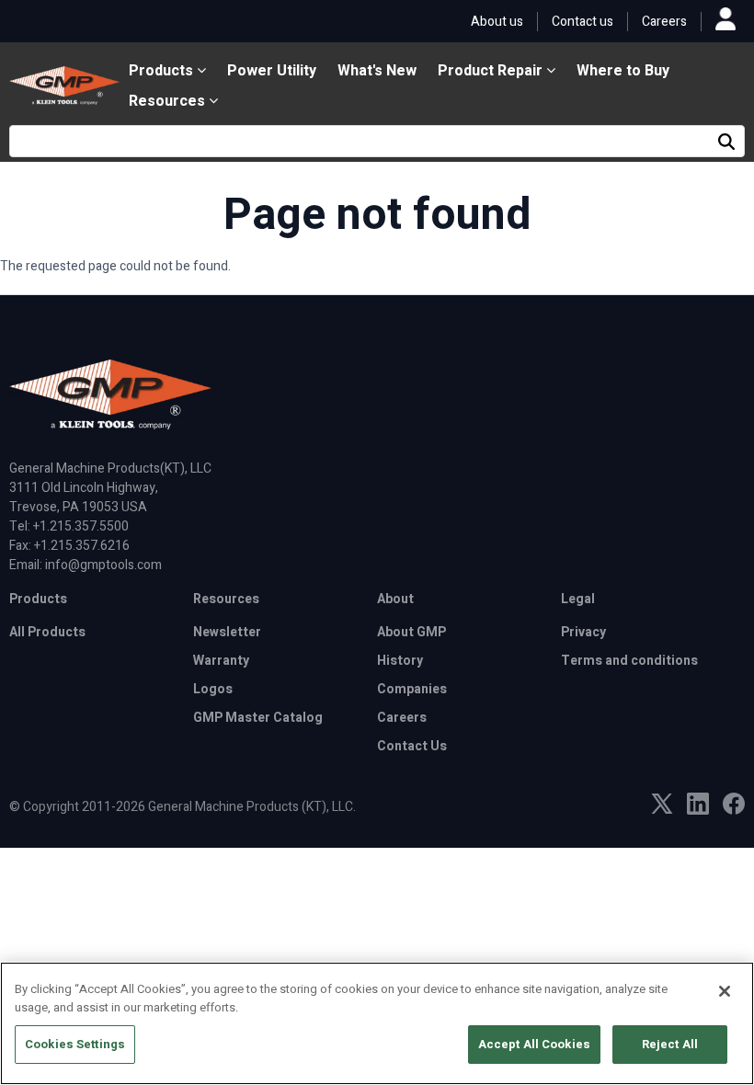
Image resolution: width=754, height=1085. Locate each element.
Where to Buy (623, 71)
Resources (169, 101)
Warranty (221, 660)
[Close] (724, 991)
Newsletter (227, 632)
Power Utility (271, 71)
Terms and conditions (629, 660)
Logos (213, 689)
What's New (377, 71)
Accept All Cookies (534, 1044)
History (400, 660)
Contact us (582, 21)
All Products (47, 632)
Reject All (670, 1044)
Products (163, 71)
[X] (662, 809)
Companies (412, 689)
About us (497, 21)
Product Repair (492, 71)
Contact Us (412, 746)
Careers (664, 21)
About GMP (411, 632)
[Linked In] (698, 810)
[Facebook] (734, 810)
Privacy (583, 632)
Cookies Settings (75, 1044)
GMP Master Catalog (258, 717)
